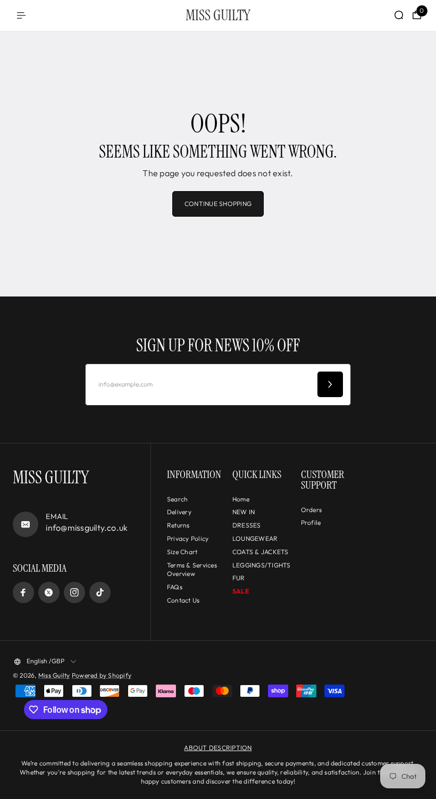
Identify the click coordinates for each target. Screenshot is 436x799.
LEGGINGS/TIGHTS (261, 565)
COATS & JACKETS (260, 552)
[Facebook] (23, 592)
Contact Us (183, 600)
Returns (178, 525)
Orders (311, 510)
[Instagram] (74, 592)
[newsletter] (330, 384)
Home (240, 499)
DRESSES (246, 525)
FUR (238, 578)
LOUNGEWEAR (255, 538)
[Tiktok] (100, 592)
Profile (311, 522)
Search (177, 499)
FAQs (174, 587)
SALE (240, 591)
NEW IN (243, 512)
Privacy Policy (187, 538)
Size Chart (182, 552)
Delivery (179, 512)
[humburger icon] (21, 15)
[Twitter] (49, 592)
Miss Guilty (54, 675)
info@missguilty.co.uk (87, 527)
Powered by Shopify (101, 675)
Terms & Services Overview (192, 569)
